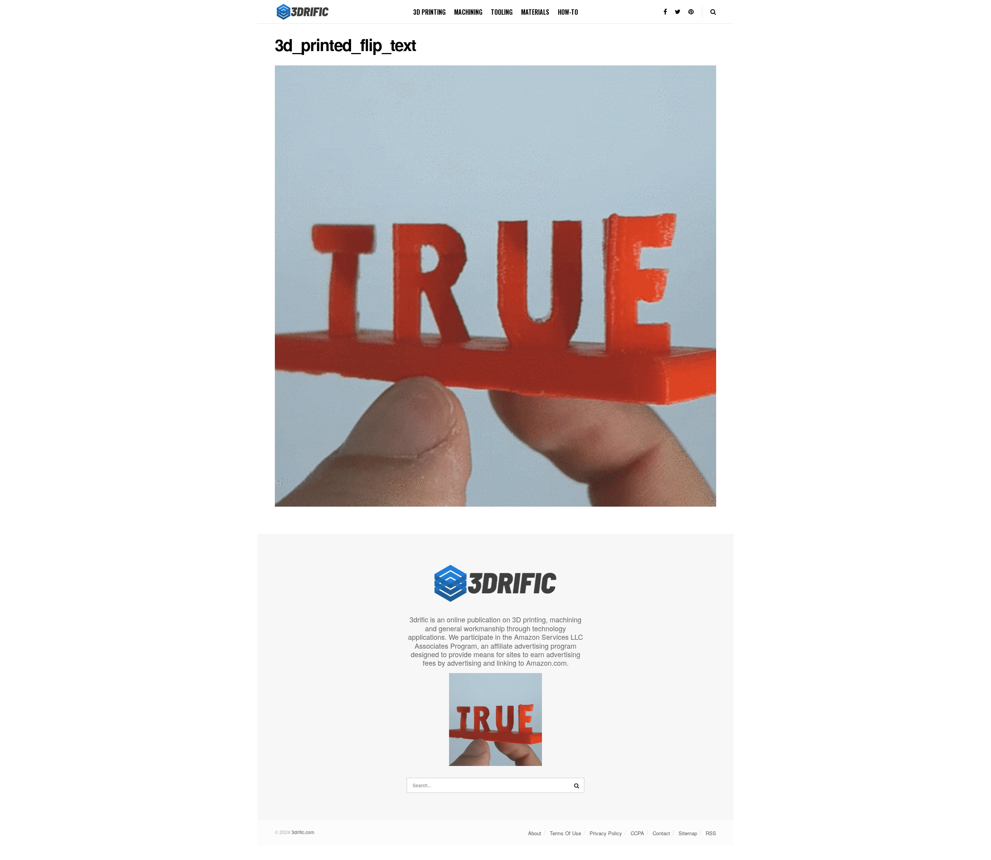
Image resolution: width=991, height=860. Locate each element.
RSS (711, 833)
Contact (661, 833)
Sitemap (688, 833)
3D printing (429, 12)
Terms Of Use (565, 833)
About (534, 833)
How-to (568, 12)
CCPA (637, 833)
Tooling (502, 12)
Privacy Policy (606, 833)
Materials (535, 12)
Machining (468, 12)
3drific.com (302, 832)
